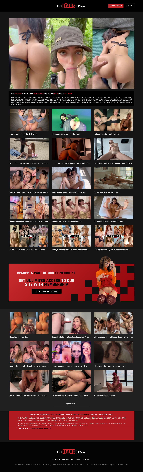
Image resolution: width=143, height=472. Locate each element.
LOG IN (129, 6)
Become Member (116, 5)
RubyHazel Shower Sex (19, 337)
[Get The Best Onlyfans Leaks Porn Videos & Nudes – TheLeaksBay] (71, 6)
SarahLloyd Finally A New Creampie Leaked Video (113, 163)
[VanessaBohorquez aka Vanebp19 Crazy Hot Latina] (29, 207)
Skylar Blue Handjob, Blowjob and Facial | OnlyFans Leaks (29, 366)
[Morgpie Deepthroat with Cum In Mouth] (71, 207)
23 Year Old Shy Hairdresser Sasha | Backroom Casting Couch (70, 395)
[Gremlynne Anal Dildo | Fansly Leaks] (71, 120)
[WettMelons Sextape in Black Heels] (29, 120)
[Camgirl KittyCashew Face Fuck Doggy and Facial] (71, 323)
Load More (70, 404)
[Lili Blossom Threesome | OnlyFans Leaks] (113, 352)
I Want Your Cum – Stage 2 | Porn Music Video (69, 366)
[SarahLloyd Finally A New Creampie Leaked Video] (113, 149)
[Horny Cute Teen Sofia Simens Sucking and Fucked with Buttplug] (71, 149)
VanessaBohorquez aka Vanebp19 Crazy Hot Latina (29, 221)
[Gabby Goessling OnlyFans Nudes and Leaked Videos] (71, 236)
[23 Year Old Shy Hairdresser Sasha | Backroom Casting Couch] (71, 381)
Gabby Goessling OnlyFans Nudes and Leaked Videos (69, 249)
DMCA (78, 459)
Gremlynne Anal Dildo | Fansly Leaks (66, 134)
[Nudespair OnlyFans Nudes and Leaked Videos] (29, 236)
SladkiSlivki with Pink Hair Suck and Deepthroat (28, 395)
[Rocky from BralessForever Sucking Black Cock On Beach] (29, 149)
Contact (86, 459)
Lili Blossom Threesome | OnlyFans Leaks (109, 366)
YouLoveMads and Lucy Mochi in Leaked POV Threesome (69, 192)
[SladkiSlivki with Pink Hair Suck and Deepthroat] (29, 381)
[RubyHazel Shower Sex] (29, 323)
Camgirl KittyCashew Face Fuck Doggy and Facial (70, 337)
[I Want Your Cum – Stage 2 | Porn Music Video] (71, 352)
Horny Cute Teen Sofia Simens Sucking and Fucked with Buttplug (71, 163)
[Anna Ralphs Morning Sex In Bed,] (113, 178)
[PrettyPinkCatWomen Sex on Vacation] (113, 207)
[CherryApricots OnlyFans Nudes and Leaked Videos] (114, 236)
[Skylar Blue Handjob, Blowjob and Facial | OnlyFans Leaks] (29, 352)
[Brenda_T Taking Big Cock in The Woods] (71, 53)
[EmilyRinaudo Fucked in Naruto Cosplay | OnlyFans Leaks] (29, 178)
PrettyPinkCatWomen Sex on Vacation (108, 221)
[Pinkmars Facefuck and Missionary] (113, 120)
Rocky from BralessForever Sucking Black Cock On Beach (29, 163)
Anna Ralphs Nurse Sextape (104, 395)
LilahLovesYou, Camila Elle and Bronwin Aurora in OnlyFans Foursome (112, 337)
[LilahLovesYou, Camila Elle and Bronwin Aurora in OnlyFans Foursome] (113, 323)
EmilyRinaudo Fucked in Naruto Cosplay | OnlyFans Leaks (29, 192)
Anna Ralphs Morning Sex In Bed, (106, 192)
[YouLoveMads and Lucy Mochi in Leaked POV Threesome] (71, 178)
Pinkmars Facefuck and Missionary (107, 134)
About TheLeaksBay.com (63, 459)
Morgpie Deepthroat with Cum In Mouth (67, 221)
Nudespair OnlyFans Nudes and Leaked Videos (27, 249)
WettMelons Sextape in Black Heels (23, 134)
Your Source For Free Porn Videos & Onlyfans (41, 93)
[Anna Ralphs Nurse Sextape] (113, 381)
